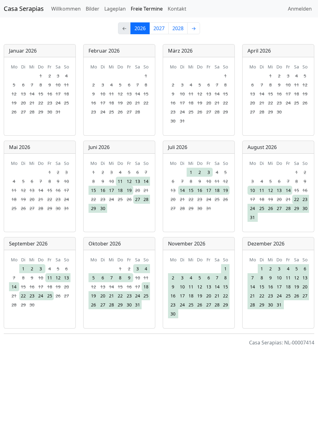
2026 (140, 28)
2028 (178, 28)
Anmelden (300, 8)
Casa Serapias (24, 8)
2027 (159, 28)
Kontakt (177, 8)
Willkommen (66, 8)
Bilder (92, 8)
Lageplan (115, 8)
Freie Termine (147, 8)
